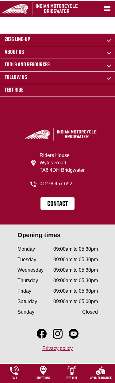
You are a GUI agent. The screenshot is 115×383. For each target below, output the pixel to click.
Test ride (14, 90)
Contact (57, 204)
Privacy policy (57, 348)
